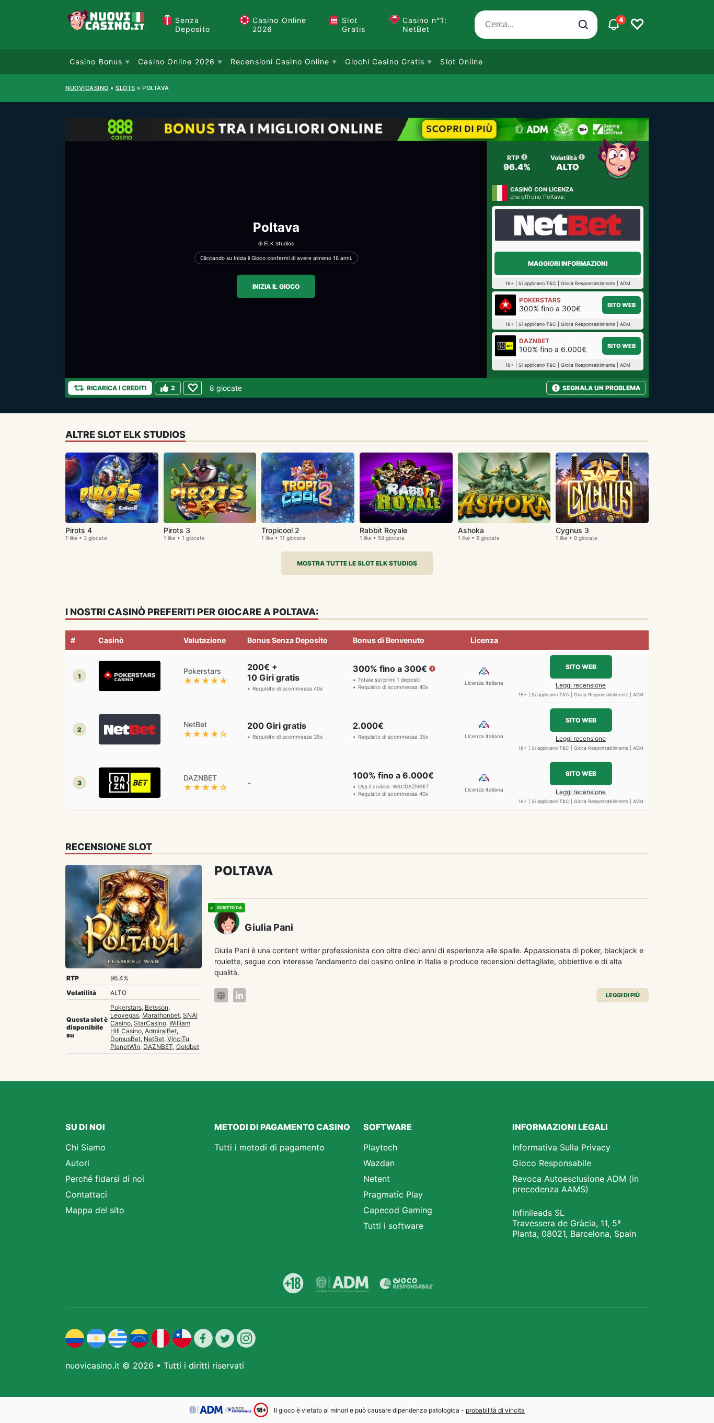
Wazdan (379, 1163)
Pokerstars (126, 1007)
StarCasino (150, 1023)
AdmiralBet (161, 1031)
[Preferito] (192, 388)
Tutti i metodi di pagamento (269, 1147)
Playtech (380, 1147)
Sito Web (621, 305)
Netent (376, 1178)
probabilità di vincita (495, 1410)
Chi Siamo (85, 1147)
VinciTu (178, 1039)
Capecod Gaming (397, 1210)
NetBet (154, 1039)
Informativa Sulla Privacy (561, 1147)
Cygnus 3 (572, 530)
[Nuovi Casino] (107, 24)
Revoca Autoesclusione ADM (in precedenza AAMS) (575, 1183)
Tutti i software (393, 1226)
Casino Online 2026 (279, 24)
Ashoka (471, 530)
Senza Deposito (192, 24)
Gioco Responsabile (551, 1163)
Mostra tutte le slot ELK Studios (357, 563)
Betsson (156, 1007)
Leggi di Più (623, 995)
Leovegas (124, 1015)
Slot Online (461, 61)
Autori (77, 1163)
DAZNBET (158, 1047)
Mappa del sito (94, 1210)
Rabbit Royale (383, 530)
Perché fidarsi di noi (104, 1178)
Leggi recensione (581, 685)
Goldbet (187, 1047)
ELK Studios (279, 243)
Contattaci (86, 1194)
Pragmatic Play (393, 1194)
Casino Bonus (96, 61)
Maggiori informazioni (567, 263)
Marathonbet (161, 1015)
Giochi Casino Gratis (384, 61)
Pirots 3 (177, 530)
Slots (125, 88)
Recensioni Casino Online (280, 61)
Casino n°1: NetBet (424, 24)
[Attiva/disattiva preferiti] (637, 24)
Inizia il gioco (276, 286)
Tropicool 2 (280, 530)
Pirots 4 (78, 530)
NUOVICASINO (87, 88)
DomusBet (125, 1039)
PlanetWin (125, 1047)
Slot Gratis (353, 24)
